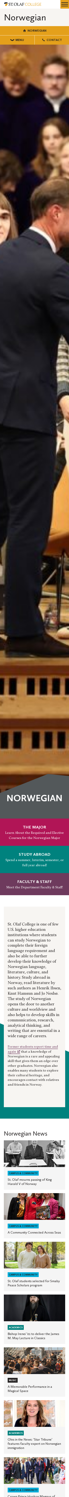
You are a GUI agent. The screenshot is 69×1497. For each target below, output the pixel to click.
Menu (20, 40)
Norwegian (37, 30)
